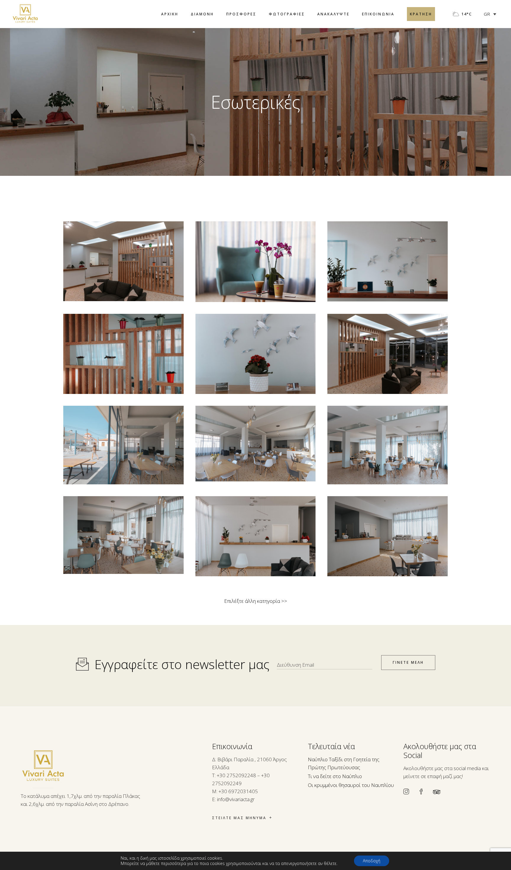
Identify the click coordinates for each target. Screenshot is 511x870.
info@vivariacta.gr (236, 799)
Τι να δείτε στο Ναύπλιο (335, 776)
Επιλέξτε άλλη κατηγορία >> (255, 601)
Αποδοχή (371, 860)
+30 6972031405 (238, 791)
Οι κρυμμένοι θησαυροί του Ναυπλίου (351, 785)
